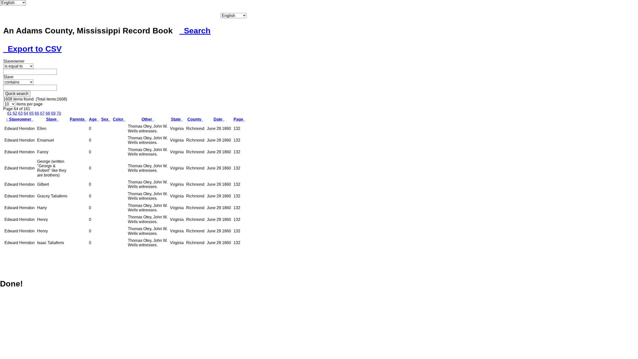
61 (9, 113)
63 (20, 113)
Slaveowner (19, 119)
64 (26, 113)
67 (42, 113)
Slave (52, 119)
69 (53, 113)
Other (148, 119)
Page (239, 119)
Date (219, 119)
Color (119, 119)
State (177, 119)
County (195, 119)
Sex (105, 119)
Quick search (16, 93)
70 (59, 113)
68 (48, 113)
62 (15, 113)
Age (94, 119)
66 (37, 113)
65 (31, 113)
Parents (78, 119)
